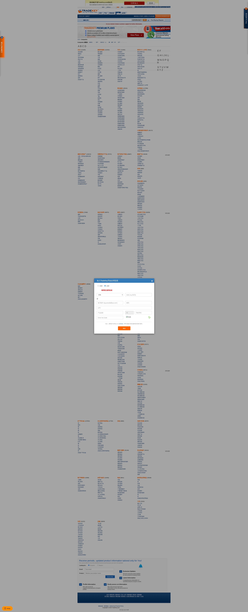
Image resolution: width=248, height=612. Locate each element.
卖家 (107, 286)
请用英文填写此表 (106, 290)
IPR (125, 323)
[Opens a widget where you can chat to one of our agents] (7, 608)
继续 (124, 328)
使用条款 (121, 323)
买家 (101, 286)
